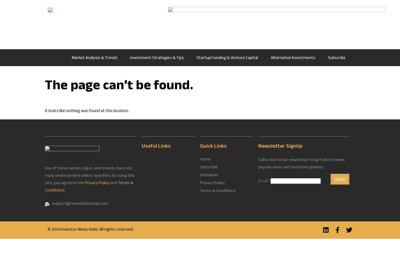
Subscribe (337, 58)
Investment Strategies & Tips (157, 58)
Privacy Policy (97, 183)
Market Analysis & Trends (95, 58)
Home (56, 57)
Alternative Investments (293, 58)
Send (340, 179)
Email (264, 181)
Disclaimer (209, 175)
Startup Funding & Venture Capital (227, 58)
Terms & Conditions (218, 191)
